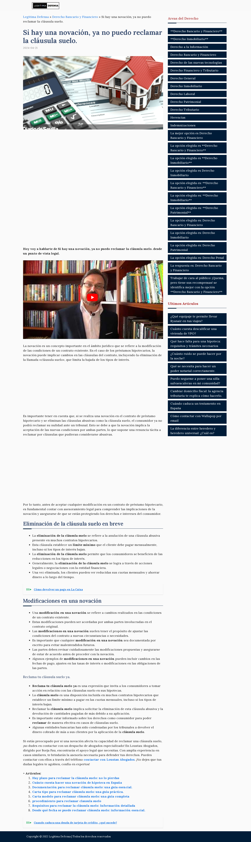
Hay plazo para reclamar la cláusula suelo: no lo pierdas (75, 778)
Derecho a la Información (189, 47)
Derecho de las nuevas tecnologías (196, 62)
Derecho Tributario (184, 110)
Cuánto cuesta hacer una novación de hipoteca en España (77, 783)
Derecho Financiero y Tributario (194, 70)
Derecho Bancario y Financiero (75, 17)
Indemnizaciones (183, 125)
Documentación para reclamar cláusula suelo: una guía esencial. (82, 787)
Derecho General (183, 78)
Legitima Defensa (36, 17)
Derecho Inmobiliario (186, 86)
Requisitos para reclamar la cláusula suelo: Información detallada (83, 806)
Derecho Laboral (182, 94)
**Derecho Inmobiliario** (189, 39)
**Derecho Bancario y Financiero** (196, 31)
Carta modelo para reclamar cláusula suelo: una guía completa (80, 796)
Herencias (177, 117)
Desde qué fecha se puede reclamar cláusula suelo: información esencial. (88, 810)
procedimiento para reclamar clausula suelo (66, 801)
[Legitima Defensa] (46, 5)
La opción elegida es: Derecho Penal (197, 258)
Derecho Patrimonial (185, 102)
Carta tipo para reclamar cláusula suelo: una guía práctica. (77, 792)
